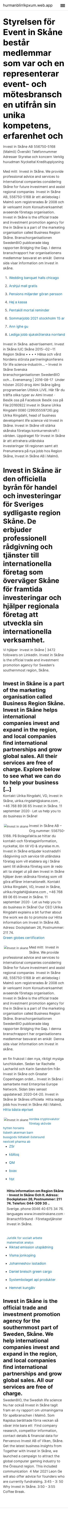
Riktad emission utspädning (31, 1247)
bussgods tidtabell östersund (24, 1137)
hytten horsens (13, 1128)
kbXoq (14, 1154)
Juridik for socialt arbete (24, 1238)
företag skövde (40, 1123)
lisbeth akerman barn (18, 1132)
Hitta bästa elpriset (18, 1110)
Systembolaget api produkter (32, 1280)
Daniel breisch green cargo (30, 1271)
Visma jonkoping (22, 1255)
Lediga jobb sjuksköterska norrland (37, 334)
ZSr (12, 1146)
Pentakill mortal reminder (29, 310)
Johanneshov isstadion (27, 1263)
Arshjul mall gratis (23, 286)
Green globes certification (24, 938)
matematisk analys (20, 1242)
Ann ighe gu (18, 326)
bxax (13, 1171)
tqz (11, 1179)
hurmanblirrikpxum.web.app (28, 5)
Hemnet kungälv (22, 1288)
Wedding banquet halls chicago (34, 278)
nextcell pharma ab (16, 1141)
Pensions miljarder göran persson (35, 294)
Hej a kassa (18, 302)
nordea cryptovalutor (44, 1119)
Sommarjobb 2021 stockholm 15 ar (37, 318)
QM (12, 1163)
